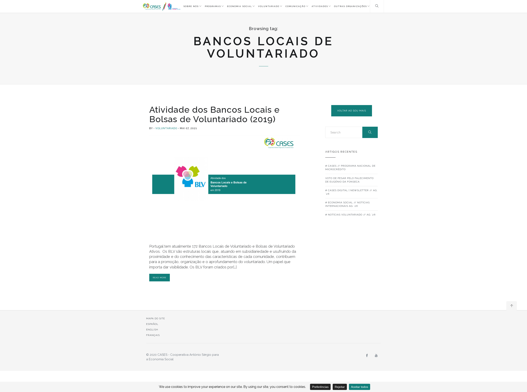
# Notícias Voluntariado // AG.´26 (350, 214)
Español (152, 324)
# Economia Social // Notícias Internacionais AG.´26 (347, 204)
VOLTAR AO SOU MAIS (351, 110)
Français (153, 335)
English (152, 329)
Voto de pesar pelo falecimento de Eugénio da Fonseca (349, 180)
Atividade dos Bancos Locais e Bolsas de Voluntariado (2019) (214, 114)
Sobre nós (191, 6)
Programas (213, 6)
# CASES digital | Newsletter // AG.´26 (351, 192)
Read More (159, 277)
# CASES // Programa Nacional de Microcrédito (350, 167)
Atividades (320, 6)
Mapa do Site (155, 318)
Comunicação (295, 6)
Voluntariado (268, 6)
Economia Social (239, 6)
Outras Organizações (350, 6)
